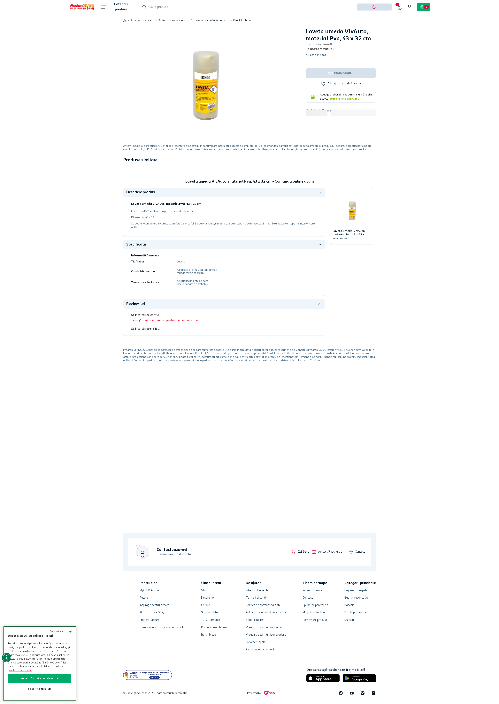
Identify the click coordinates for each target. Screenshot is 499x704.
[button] (374, 19)
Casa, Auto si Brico (142, 32)
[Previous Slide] (125, 205)
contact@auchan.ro (330, 551)
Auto (162, 32)
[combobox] (246, 19)
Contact (360, 551)
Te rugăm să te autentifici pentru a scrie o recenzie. (164, 386)
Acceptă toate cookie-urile (39, 678)
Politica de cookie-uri (20, 670)
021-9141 (303, 551)
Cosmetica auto (179, 32)
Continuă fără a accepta (61, 631)
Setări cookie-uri (39, 689)
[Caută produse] (144, 19)
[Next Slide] (373, 205)
